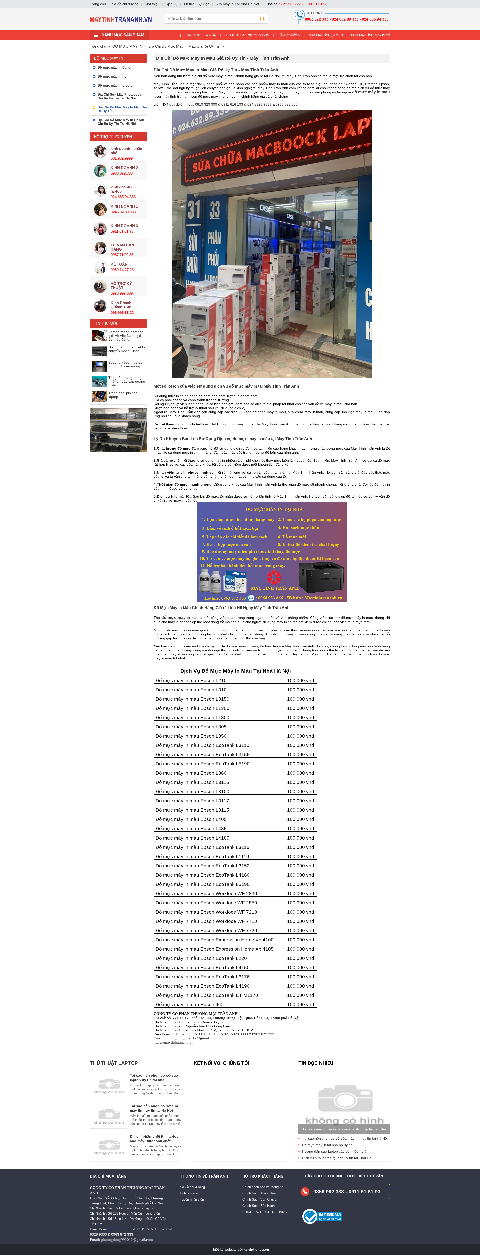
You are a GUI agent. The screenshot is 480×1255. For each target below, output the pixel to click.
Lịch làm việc (189, 1193)
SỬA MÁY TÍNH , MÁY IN (326, 35)
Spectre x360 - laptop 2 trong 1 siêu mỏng (125, 364)
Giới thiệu (152, 4)
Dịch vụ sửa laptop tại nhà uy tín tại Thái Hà (337, 1158)
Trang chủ (98, 46)
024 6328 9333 (260, 104)
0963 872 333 (287, 104)
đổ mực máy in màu (371, 92)
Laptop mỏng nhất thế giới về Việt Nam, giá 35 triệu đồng (126, 335)
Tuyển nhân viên (192, 1199)
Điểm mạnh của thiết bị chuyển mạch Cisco (126, 349)
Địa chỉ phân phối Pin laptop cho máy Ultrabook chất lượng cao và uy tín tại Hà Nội (155, 1140)
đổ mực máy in (176, 617)
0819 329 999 (206, 104)
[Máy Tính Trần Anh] (240, 29)
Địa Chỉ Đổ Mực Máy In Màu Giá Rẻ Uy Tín (122, 109)
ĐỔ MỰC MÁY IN (289, 35)
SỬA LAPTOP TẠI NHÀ (200, 35)
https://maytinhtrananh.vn (174, 1042)
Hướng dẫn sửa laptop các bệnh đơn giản (335, 1151)
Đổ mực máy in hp (112, 76)
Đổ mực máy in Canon (115, 67)
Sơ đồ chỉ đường (192, 1187)
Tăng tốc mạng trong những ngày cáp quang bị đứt (126, 381)
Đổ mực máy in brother (116, 85)
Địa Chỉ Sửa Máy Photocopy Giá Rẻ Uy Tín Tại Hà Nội (119, 96)
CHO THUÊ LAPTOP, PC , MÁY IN (246, 35)
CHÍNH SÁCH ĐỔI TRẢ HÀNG (264, 1212)
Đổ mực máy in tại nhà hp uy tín (327, 1145)
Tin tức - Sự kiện (197, 4)
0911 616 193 (232, 104)
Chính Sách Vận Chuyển (260, 1199)
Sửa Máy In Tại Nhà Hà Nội (237, 4)
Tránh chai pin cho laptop (123, 395)
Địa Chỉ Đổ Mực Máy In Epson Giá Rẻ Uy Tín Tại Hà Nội (121, 122)
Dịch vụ (172, 4)
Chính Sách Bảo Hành (258, 1206)
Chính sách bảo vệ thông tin (262, 1187)
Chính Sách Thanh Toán (260, 1193)
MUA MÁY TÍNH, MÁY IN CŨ (370, 35)
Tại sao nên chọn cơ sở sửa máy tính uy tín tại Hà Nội (345, 1138)
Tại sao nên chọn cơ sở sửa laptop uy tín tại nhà (344, 1129)
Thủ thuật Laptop (114, 1063)
